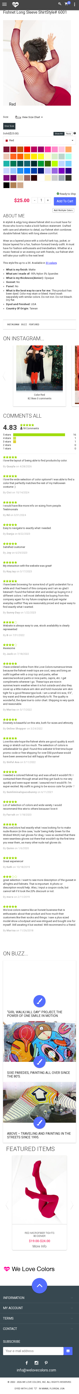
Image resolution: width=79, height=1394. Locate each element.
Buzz (24, 324)
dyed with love (24, 1388)
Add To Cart (65, 201)
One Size (9, 126)
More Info (40, 1246)
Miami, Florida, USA (53, 1388)
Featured (34, 324)
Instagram (13, 324)
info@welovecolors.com (36, 1370)
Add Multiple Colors (63, 210)
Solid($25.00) (11, 133)
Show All (59, 134)
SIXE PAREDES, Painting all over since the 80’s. (38, 1074)
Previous (5, 376)
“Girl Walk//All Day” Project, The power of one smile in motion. (34, 1014)
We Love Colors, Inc (34, 1382)
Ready (69, 134)
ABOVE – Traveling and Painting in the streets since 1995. (39, 1135)
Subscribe (11, 1342)
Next (74, 376)
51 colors (51, 262)
